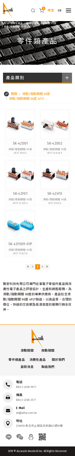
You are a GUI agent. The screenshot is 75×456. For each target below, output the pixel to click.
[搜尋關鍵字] (33, 10)
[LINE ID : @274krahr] (8, 436)
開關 (28, 23)
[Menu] (68, 10)
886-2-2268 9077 (26, 387)
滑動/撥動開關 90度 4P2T (17, 26)
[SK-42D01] (20, 132)
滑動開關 (27, 350)
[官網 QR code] (42, 436)
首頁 (3, 23)
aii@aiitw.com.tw (26, 413)
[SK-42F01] (20, 183)
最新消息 (27, 367)
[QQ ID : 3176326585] (31, 436)
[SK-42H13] (55, 183)
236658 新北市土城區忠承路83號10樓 (39, 426)
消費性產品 (16, 23)
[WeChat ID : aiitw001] (19, 436)
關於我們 (58, 360)
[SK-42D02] (55, 132)
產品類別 (15, 77)
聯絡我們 (47, 367)
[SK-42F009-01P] (20, 233)
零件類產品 (16, 360)
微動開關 (47, 350)
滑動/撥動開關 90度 (45, 23)
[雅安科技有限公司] (8, 10)
